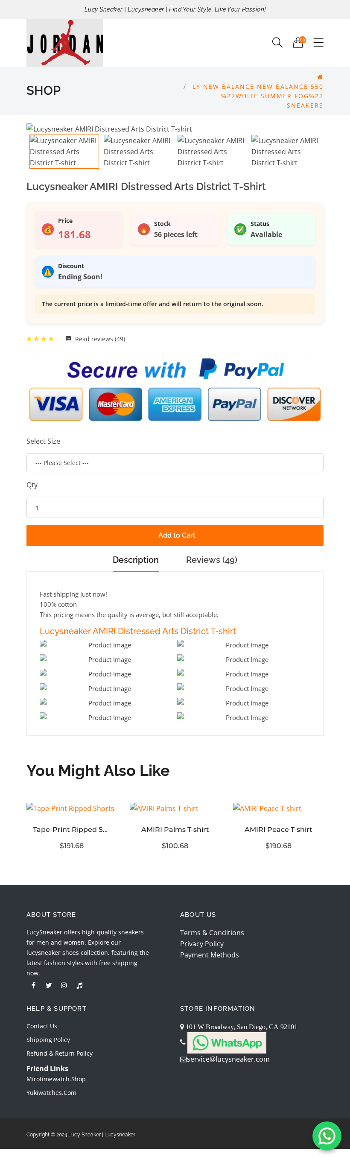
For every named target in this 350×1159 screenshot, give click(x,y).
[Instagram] (64, 985)
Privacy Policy (202, 943)
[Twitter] (48, 985)
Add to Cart (176, 535)
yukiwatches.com (51, 1093)
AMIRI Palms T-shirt (175, 829)
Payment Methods (209, 955)
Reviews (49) (211, 560)
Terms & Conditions (212, 932)
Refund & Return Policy (59, 1053)
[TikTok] (79, 985)
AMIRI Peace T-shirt (278, 829)
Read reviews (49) (99, 339)
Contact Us (41, 1026)
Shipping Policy (48, 1040)
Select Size (43, 441)
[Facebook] (33, 985)
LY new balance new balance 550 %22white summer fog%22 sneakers (258, 95)
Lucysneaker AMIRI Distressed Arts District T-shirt (138, 631)
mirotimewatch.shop (56, 1079)
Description (136, 560)
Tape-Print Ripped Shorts (72, 829)
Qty (32, 484)
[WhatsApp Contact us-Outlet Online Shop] (326, 1135)
